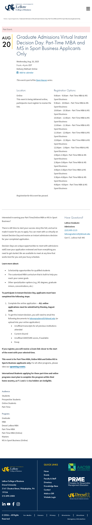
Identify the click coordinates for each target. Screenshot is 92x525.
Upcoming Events (13, 19)
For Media (27, 515)
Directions (80, 515)
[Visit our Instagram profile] (18, 504)
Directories (66, 515)
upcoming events (17, 366)
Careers (41, 515)
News (46, 471)
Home (5, 19)
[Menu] (88, 9)
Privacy (53, 515)
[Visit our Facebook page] (14, 504)
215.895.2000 (8, 496)
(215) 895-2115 (70, 230)
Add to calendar (26, 72)
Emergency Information (76, 519)
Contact (47, 489)
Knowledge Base (51, 486)
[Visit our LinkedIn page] (4, 504)
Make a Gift (49, 493)
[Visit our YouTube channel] (9, 504)
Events (46, 475)
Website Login (50, 497)
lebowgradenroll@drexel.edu (42, 318)
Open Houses (41, 80)
